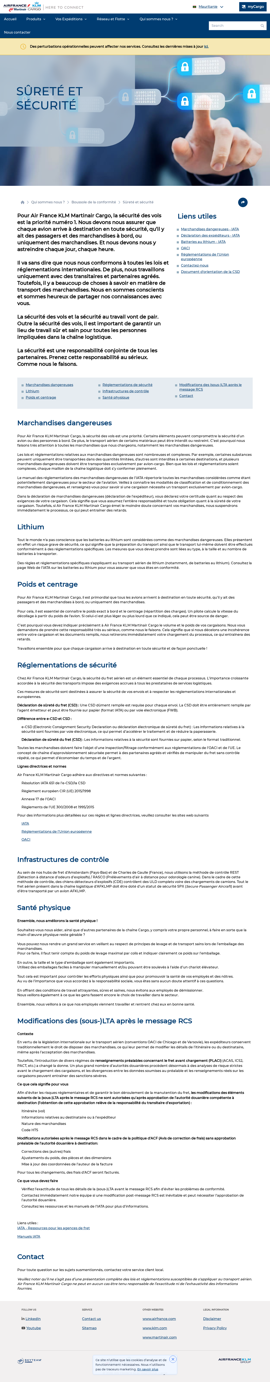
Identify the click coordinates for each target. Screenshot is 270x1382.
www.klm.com (155, 1328)
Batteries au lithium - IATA (203, 242)
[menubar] (103, 25)
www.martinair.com (160, 1337)
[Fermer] (173, 1359)
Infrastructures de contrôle (126, 391)
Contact (186, 396)
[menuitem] (10, 19)
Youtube (33, 1328)
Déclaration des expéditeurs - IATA (210, 235)
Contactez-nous (194, 265)
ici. (206, 47)
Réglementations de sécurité (128, 385)
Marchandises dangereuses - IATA (210, 229)
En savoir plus (147, 1369)
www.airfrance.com (159, 1319)
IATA (25, 824)
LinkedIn (33, 1319)
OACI (185, 248)
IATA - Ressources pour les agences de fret (53, 1228)
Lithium (32, 391)
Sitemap (89, 1328)
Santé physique (116, 397)
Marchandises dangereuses (49, 385)
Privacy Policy (215, 1328)
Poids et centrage (41, 397)
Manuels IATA (28, 1237)
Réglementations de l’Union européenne (57, 832)
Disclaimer (212, 1319)
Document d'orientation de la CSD (210, 272)
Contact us (91, 1319)
